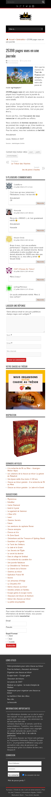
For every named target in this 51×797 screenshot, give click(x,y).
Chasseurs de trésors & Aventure (20, 596)
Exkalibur (11, 502)
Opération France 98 (15, 574)
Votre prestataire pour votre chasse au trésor (25, 666)
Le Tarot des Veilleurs (16, 544)
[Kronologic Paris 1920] (25, 457)
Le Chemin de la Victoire (16, 568)
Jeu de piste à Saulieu (31, 168)
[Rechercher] (43, 2)
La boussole (12, 702)
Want (21, 795)
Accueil (11, 39)
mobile (12, 642)
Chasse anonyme (14, 529)
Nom (8, 335)
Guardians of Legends (15, 541)
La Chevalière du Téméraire (18, 565)
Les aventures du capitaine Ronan (20, 526)
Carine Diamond (13, 505)
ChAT (31, 152)
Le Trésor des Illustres (20, 162)
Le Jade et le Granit (15, 547)
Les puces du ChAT (14, 682)
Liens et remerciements (33, 790)
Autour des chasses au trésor (19, 599)
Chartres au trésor (14, 571)
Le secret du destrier (15, 553)
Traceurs (17, 792)
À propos (9, 790)
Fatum (9, 523)
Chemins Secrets (14, 520)
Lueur (9, 517)
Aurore (10, 577)
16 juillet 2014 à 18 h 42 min (23, 240)
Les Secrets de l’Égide (16, 550)
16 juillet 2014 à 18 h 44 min (23, 271)
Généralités (20, 39)
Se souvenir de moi (31, 775)
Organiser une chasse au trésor (19, 672)
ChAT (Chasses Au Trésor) (24, 269)
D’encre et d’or (13, 532)
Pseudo (9, 627)
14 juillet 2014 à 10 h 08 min (23, 213)
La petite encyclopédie (16, 602)
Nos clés (10, 699)
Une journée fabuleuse (16, 562)
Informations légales (29, 792)
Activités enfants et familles (18, 590)
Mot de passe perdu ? (16, 780)
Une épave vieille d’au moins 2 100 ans (22, 479)
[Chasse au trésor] (25, 19)
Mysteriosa (11, 499)
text (10, 639)
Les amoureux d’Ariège (16, 581)
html (11, 636)
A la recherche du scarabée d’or (19, 559)
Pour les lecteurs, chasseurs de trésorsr (23, 669)
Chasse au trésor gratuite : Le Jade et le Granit (25, 487)
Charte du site (18, 790)
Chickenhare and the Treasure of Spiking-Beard (26, 538)
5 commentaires (13, 63)
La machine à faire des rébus (18, 696)
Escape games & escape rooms (19, 593)
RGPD (39, 792)
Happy (38, 152)
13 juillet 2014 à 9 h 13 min (23, 187)
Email (9, 343)
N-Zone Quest (13, 535)
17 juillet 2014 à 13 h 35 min (23, 289)
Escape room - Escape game (18, 675)
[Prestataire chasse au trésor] (25, 409)
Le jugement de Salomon (17, 511)
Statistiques (12, 156)
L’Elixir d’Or (11, 514)
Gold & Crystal (13, 508)
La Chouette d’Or (14, 584)
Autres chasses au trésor (17, 587)
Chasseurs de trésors (15, 678)
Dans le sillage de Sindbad (17, 556)
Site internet (11, 351)
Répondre (40, 203)
